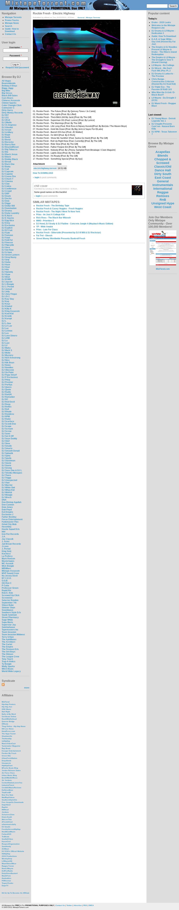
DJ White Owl (8, 487)
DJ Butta (6, 166)
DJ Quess (7, 387)
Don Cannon (8, 504)
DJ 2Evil (6, 120)
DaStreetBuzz (7, 790)
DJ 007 (5, 115)
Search (8, 26)
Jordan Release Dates (11, 770)
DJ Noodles (7, 367)
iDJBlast (5, 849)
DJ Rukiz (6, 419)
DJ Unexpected (9, 480)
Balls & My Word (9, 714)
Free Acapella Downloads (13, 802)
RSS (85, 905)
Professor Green (10, 588)
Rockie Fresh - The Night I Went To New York (58, 211)
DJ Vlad (5, 482)
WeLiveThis (7, 819)
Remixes (162, 196)
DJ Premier (7, 382)
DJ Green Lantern (10, 255)
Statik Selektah (9, 615)
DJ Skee (6, 443)
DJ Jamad (7, 289)
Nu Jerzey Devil (9, 576)
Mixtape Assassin (11, 571)
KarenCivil (6, 841)
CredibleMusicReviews (11, 788)
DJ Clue (6, 184)
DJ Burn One (8, 164)
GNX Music (6, 709)
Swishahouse (8, 627)
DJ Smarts (7, 448)
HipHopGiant (7, 765)
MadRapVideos (8, 797)
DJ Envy (6, 223)
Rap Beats (6, 748)
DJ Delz (5, 201)
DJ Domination (9, 208)
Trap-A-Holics (8, 661)
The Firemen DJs (10, 649)
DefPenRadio (7, 871)
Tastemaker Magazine (11, 746)
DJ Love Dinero (9, 335)
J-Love (5, 546)
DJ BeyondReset (10, 147)
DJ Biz (5, 152)
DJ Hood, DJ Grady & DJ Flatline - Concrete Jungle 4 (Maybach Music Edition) (74, 223)
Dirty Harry (7, 110)
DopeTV (5, 886)
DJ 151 (5, 117)
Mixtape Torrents (13, 17)
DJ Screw (6, 431)
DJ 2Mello (7, 122)
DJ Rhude (7, 411)
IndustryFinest (8, 785)
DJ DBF (5, 193)
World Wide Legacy (11, 671)
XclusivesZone (8, 815)
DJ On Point (7, 372)
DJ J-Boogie (8, 284)
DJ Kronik (7, 316)
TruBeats (5, 837)
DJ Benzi (6, 139)
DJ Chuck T (7, 179)
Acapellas (162, 152)
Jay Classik (7, 539)
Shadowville (7, 736)
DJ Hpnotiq (7, 272)
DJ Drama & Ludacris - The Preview (163, 74)
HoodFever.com (8, 731)
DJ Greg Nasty (9, 257)
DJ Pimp (6, 380)
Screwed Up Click (10, 595)
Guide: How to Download (12, 30)
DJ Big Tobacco (9, 149)
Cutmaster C (8, 108)
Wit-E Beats (7, 669)
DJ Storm (6, 465)
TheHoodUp (7, 739)
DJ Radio (6, 392)
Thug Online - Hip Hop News (14, 726)
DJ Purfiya (7, 384)
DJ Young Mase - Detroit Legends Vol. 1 (164, 119)
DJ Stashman (8, 460)
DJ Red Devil (8, 402)
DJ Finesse (7, 242)
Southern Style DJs (11, 612)
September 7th (9, 602)
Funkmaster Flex (10, 522)
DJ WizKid (7, 492)
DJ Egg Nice (8, 220)
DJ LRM (6, 338)
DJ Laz (5, 328)
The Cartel (7, 644)
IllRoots (5, 724)
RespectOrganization (11, 844)
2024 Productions (9, 856)
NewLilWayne (7, 868)
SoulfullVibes (7, 839)
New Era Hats (7, 795)
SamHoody (6, 846)
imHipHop (6, 741)
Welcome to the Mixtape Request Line (163, 26)
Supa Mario (7, 622)
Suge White (7, 620)
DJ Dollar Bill (8, 206)
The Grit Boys (8, 651)
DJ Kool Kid (7, 313)
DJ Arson (6, 130)
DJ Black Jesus (9, 154)
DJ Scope (6, 426)
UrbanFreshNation (9, 758)
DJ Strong (7, 468)
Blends (162, 155)
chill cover (41, 186)
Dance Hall (163, 170)
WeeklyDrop (7, 859)
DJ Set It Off (8, 436)
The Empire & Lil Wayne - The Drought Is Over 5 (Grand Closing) (164, 60)
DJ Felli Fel (7, 240)
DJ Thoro (6, 475)
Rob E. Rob (7, 593)
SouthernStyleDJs (9, 800)
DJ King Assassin (11, 311)
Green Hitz (6, 756)
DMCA (91, 905)
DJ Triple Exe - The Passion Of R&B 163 (162, 88)
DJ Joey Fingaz (9, 294)
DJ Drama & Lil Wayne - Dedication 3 (163, 32)
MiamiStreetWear (9, 863)
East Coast (163, 177)
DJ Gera (6, 247)
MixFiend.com (163, 269)
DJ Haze (6, 264)
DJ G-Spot (7, 252)
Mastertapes (8, 561)
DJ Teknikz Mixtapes (12, 473)
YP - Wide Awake (44, 226)
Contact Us (10, 34)
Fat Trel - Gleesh (44, 235)
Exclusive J (7, 514)
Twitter (69, 905)
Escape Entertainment (11, 751)
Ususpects (6, 763)
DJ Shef (6, 441)
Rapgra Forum (8, 866)
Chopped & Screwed (162, 161)
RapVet (5, 807)
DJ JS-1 (6, 296)
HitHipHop (6, 854)
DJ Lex (5, 333)
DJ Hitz (5, 269)
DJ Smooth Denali (11, 451)
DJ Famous (7, 235)
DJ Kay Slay (8, 299)
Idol (3, 531)
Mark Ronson (8, 558)
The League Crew (10, 656)
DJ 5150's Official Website (13, 851)
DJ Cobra (6, 186)
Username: (15, 47)
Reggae (163, 192)
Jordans (5, 812)
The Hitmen (7, 654)
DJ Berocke (8, 142)
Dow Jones (7, 507)
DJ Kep (5, 301)
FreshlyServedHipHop (11, 829)
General (81, 17)
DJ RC (5, 399)
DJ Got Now (7, 250)
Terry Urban (8, 637)
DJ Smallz (7, 446)
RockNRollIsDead (9, 719)
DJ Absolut (7, 127)
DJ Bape (6, 135)
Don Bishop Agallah (11, 502)
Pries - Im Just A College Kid (50, 214)
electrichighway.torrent (45, 168)
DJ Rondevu (8, 414)
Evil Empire (7, 512)
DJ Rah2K (7, 394)
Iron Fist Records (10, 534)
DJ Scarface (8, 421)
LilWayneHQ (7, 861)
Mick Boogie (8, 566)
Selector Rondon (10, 600)
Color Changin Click (12, 105)
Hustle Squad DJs (11, 529)
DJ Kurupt (7, 318)
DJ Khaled (7, 306)
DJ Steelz (6, 463)
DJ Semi (6, 433)
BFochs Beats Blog (10, 768)
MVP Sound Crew (10, 573)
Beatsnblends (9, 83)
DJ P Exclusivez (10, 377)
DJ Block (6, 157)
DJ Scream (7, 429)
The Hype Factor (9, 734)
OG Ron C (7, 583)
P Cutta (5, 585)
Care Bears (7, 98)
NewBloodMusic (8, 832)
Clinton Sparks (9, 103)
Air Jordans (7, 780)
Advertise (78, 905)
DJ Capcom (7, 171)
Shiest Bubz (8, 605)
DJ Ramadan (8, 397)
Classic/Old (162, 166)
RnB (163, 199)
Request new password (17, 67)
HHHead (5, 810)
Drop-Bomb (6, 761)
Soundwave (7, 610)
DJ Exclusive (8, 225)
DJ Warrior (7, 485)
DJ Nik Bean (8, 362)
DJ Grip (5, 259)
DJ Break (6, 161)
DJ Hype (6, 274)
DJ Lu (5, 340)
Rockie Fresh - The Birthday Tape (52, 205)
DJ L (4, 321)
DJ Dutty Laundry (10, 213)
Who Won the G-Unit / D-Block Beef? (163, 93)
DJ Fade (6, 233)
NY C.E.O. (6, 578)
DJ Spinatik (7, 453)
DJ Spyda (6, 458)
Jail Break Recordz (11, 544)
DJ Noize (6, 365)
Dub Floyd (7, 509)
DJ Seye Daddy (9, 438)
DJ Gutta (6, 262)
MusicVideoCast (9, 743)
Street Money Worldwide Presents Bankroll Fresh (60, 238)
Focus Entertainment (12, 519)
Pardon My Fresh (9, 753)
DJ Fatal (6, 237)
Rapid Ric (6, 590)
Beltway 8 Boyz (9, 86)
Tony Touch (7, 659)
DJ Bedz (6, 137)
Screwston (7, 598)
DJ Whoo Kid (8, 490)
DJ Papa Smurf (9, 375)
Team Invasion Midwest (13, 634)
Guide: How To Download (164, 36)
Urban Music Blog (9, 775)
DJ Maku (6, 348)
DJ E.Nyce (7, 215)
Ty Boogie (7, 664)
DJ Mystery (7, 355)
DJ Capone (7, 174)
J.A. (4, 536)
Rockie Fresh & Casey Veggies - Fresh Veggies (59, 208)
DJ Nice (6, 360)
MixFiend (5, 702)
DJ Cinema (7, 181)
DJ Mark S (7, 350)
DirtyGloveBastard (9, 873)
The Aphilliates (9, 639)
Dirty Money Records (12, 112)
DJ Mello (6, 353)
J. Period (6, 549)
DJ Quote (6, 389)
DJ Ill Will (6, 279)
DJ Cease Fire (9, 176)
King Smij (6, 551)
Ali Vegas (6, 81)
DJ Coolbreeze (9, 188)
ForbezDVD (6, 834)
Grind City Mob (9, 524)
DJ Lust (5, 343)
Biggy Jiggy (7, 88)
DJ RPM (6, 416)
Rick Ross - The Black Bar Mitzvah (53, 217)
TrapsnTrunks (7, 883)
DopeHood (6, 805)
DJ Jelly (6, 291)
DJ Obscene (8, 370)
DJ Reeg (6, 404)
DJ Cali (5, 169)
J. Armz (5, 541)
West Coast (162, 207)
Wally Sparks (8, 666)
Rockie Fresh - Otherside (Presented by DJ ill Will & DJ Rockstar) (68, 232)
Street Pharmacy (10, 617)
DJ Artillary (7, 132)
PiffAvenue (6, 881)
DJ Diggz (6, 203)
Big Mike (6, 90)
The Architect (8, 642)
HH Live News (8, 729)
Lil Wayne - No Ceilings (163, 65)
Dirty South (162, 174)
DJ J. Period (8, 286)
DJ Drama (7, 210)
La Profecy (7, 556)
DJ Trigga (6, 478)
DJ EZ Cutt (7, 230)
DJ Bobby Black (10, 159)
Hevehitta (6, 527)
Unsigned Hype (162, 203)
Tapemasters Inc (10, 629)
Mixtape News (12, 23)
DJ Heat (6, 267)
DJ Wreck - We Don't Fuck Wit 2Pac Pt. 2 (162, 69)
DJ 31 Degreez (9, 125)
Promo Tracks (12, 20)
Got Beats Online (9, 717)
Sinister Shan (8, 607)
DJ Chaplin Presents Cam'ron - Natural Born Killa (163, 126)
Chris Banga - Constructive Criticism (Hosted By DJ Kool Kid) (164, 81)
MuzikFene (6, 876)
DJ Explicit (7, 228)
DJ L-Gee (6, 323)
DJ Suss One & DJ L (12, 470)
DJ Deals (6, 196)
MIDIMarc (6, 568)
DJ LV (5, 345)
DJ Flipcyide (8, 245)
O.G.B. (5, 580)
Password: (16, 55)
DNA (4, 500)
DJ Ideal (6, 277)
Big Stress (7, 93)
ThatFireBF (6, 792)
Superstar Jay (9, 625)
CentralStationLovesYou (12, 783)
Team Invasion (9, 632)
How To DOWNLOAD (43, 173)
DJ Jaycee (7, 282)
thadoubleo (6, 878)
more (26, 688)
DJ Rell (5, 409)
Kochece (6, 553)
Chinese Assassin (11, 100)
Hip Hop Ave (7, 707)
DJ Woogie (7, 495)
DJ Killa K (7, 308)
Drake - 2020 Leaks (161, 22)
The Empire (7, 647)
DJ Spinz (6, 455)
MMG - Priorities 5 (45, 220)
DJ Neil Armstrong (11, 357)
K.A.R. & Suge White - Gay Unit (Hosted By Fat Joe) (164, 41)
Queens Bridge (8, 721)
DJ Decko (7, 198)
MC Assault (7, 563)
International (162, 188)
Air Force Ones (8, 773)
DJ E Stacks (8, 218)
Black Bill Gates (10, 95)
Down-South (7, 817)
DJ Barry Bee (8, 144)
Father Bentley (9, 517)
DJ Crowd (7, 191)
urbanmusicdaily (9, 824)
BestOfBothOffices (9, 778)
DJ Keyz (6, 304)
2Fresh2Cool (7, 822)
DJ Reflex (7, 406)
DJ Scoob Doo (9, 424)
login (37, 177)
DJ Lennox (7, 331)
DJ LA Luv (7, 326)
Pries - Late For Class (47, 229)
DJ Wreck (7, 497)
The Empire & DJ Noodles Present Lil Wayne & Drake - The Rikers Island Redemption (164, 51)
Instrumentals (162, 185)
